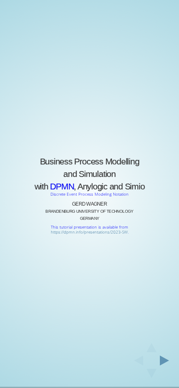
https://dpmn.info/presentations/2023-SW (89, 232)
